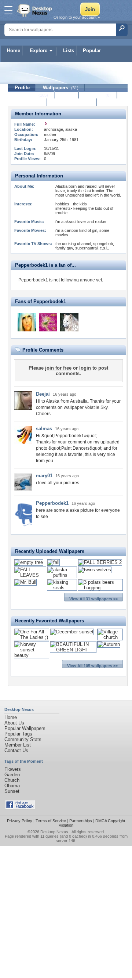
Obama (12, 785)
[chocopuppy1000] (27, 322)
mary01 (44, 475)
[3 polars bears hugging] (100, 587)
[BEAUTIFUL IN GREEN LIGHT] (73, 649)
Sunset (11, 791)
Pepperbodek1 (52, 503)
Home (13, 50)
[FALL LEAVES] (30, 575)
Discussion (27, 102)
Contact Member (71, 102)
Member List (17, 745)
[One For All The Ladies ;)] (31, 637)
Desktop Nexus (54, 832)
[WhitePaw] (69, 322)
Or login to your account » (77, 17)
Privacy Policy (19, 821)
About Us (14, 723)
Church (11, 780)
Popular (92, 50)
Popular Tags (18, 734)
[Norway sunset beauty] (31, 655)
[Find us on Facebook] (20, 807)
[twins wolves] (94, 569)
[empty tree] (28, 562)
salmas (44, 428)
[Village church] (110, 637)
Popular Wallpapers (24, 728)
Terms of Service (51, 821)
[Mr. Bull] (25, 582)
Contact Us (16, 750)
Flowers (12, 769)
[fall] (53, 562)
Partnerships (80, 821)
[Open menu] (8, 10)
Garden (12, 774)
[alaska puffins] (62, 575)
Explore (38, 50)
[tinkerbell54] (48, 322)
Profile (22, 87)
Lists (68, 50)
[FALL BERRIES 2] (100, 562)
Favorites (31, 95)
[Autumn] (108, 644)
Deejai (43, 394)
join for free (58, 368)
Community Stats (22, 739)
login (85, 368)
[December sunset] (72, 631)
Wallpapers (60, 87)
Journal (98, 95)
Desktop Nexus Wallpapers (35, 10)
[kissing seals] (62, 587)
